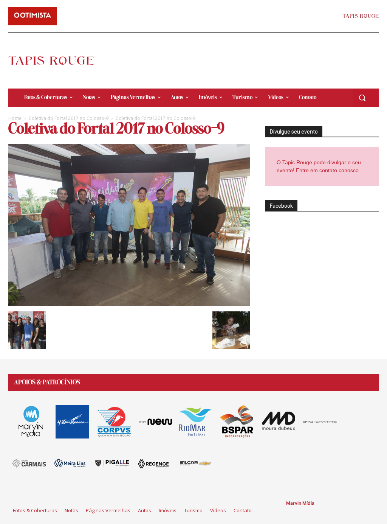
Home (15, 118)
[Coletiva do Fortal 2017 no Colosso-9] (129, 303)
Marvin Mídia (300, 503)
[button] (362, 98)
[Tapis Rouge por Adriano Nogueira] (51, 61)
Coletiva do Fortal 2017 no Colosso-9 (68, 118)
